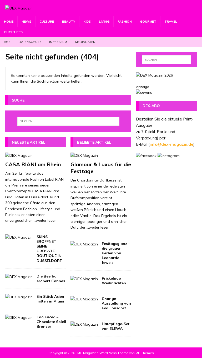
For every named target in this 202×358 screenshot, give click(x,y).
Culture (46, 21)
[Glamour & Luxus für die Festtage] (100, 155)
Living (104, 21)
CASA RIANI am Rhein (33, 164)
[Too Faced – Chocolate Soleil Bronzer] (19, 317)
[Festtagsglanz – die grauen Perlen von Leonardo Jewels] (84, 244)
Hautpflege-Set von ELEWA (115, 326)
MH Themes (144, 353)
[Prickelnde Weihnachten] (84, 279)
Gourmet (148, 21)
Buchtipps (13, 32)
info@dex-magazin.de (171, 144)
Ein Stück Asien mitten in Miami (50, 299)
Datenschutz (30, 42)
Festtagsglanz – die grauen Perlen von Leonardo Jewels (116, 253)
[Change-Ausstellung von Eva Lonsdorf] (84, 299)
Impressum (58, 42)
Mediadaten (85, 42)
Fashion (125, 21)
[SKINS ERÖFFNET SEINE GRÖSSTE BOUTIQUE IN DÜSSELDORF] (19, 237)
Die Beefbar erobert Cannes (51, 278)
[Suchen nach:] (68, 121)
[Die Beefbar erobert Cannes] (19, 277)
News (26, 21)
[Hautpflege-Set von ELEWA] (84, 324)
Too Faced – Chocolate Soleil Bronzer (51, 322)
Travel (170, 21)
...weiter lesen (45, 220)
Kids (87, 21)
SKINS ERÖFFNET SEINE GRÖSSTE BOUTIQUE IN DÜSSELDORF (49, 248)
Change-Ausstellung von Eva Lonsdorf (116, 303)
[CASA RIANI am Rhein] (35, 155)
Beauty (68, 21)
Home (8, 21)
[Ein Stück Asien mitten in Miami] (19, 297)
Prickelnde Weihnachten (114, 280)
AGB (7, 42)
